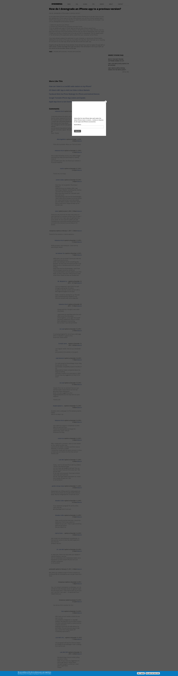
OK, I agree (141, 673)
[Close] (106, 102)
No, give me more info (152, 673)
